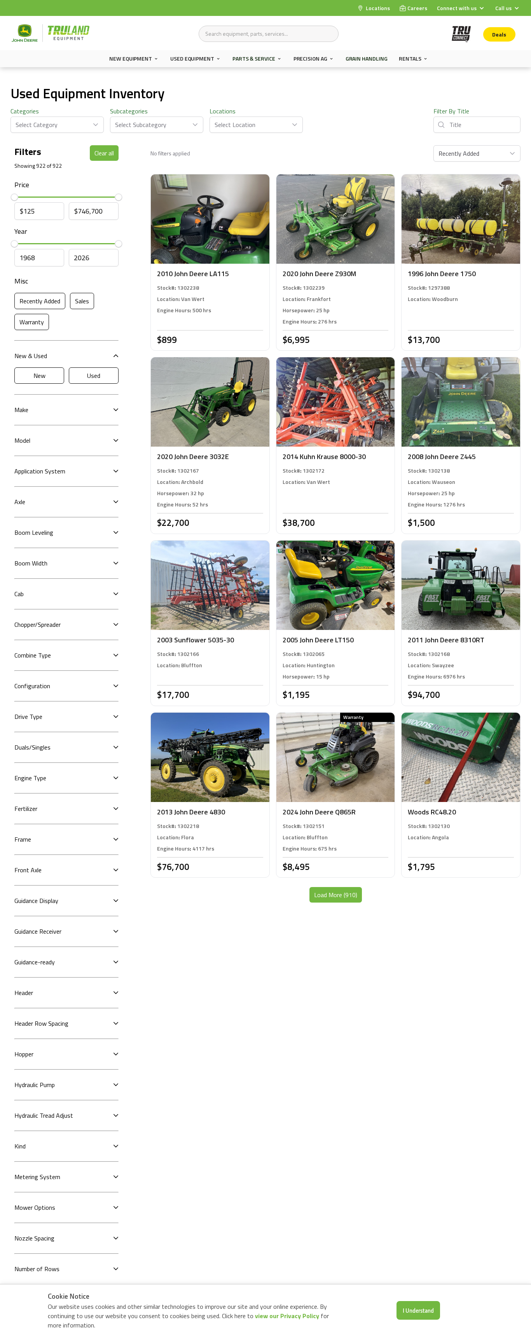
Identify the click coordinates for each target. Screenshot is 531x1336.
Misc (21, 281)
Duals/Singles (32, 747)
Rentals (410, 59)
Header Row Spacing (41, 1023)
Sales (82, 301)
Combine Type (32, 655)
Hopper (23, 1054)
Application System (39, 471)
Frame (22, 839)
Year (20, 231)
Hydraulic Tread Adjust (43, 1115)
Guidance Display (36, 900)
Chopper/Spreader (37, 624)
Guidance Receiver (37, 931)
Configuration (32, 686)
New (39, 375)
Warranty (31, 322)
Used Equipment (192, 59)
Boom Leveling (33, 532)
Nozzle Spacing (34, 1238)
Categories (24, 111)
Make (21, 409)
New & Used (30, 355)
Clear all (104, 153)
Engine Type (30, 778)
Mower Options (34, 1207)
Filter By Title (451, 111)
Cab (19, 593)
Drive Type (28, 716)
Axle (19, 501)
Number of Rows (36, 1268)
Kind (20, 1146)
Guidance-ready (34, 962)
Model (22, 440)
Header (23, 992)
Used (93, 375)
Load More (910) (335, 894)
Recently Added (39, 301)
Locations (223, 111)
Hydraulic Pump (34, 1084)
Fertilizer (25, 808)
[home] (50, 33)
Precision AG (310, 59)
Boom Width (30, 563)
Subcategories (129, 111)
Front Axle (28, 870)
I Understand (418, 1310)
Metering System (37, 1176)
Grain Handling (367, 58)
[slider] (14, 197)
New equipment (130, 59)
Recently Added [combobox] (458, 153)
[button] (461, 8)
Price (21, 184)
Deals (499, 34)
